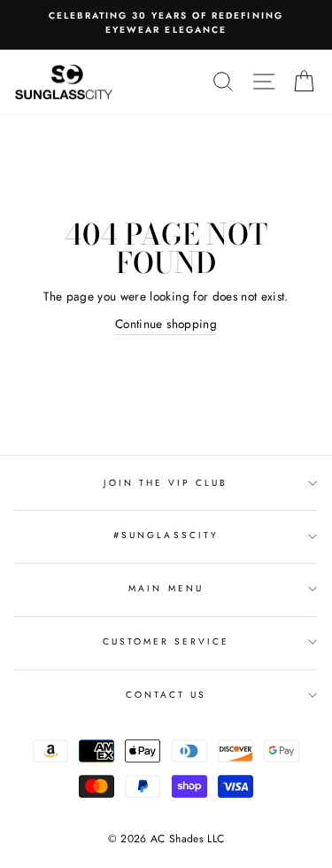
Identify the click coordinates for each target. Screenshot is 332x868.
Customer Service (166, 641)
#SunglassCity (166, 535)
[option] (166, 23)
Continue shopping (166, 323)
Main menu (166, 588)
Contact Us (166, 694)
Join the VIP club (166, 482)
